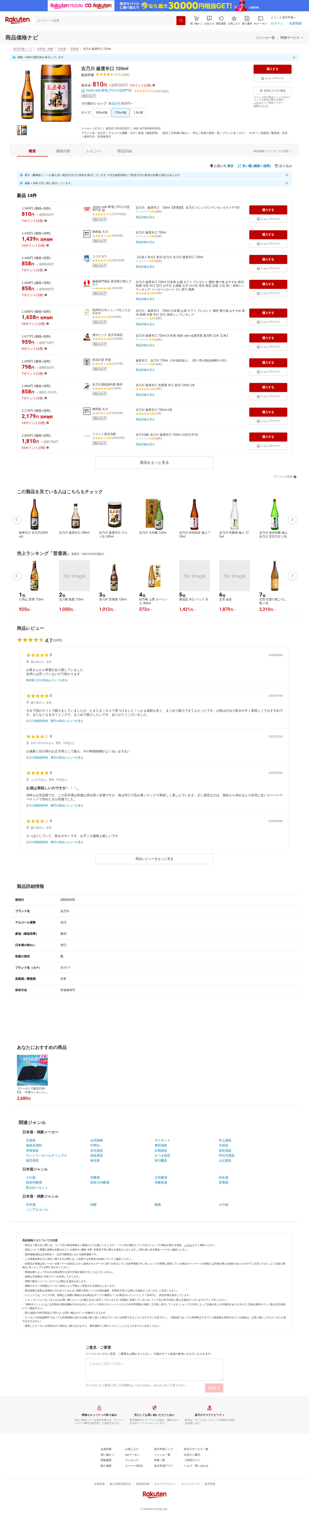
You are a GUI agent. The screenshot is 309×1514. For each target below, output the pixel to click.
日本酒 (62, 48)
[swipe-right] (292, 519)
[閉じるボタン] (294, 57)
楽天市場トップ (22, 48)
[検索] (180, 20)
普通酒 (74, 48)
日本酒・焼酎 (45, 48)
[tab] (32, 151)
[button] (209, 20)
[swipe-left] (16, 519)
